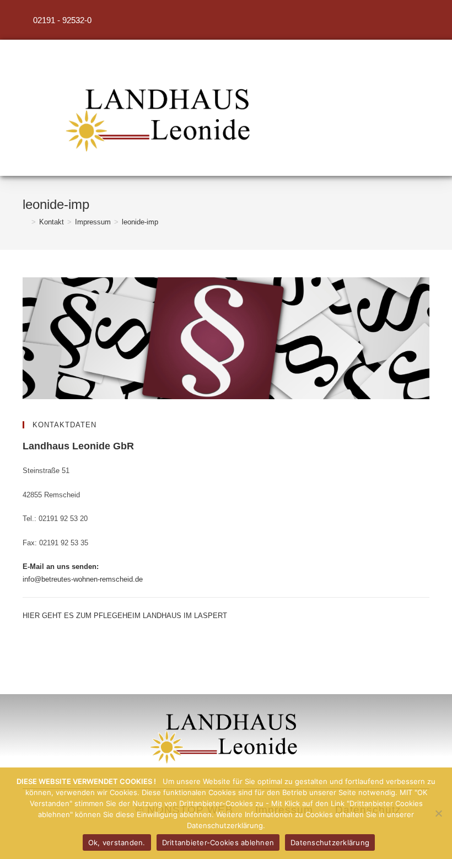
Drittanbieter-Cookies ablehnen (218, 842)
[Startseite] (25, 222)
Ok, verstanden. (117, 842)
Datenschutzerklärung (329, 842)
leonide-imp (140, 222)
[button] (329, 129)
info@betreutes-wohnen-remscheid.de (83, 579)
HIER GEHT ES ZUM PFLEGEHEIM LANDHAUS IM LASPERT (125, 615)
